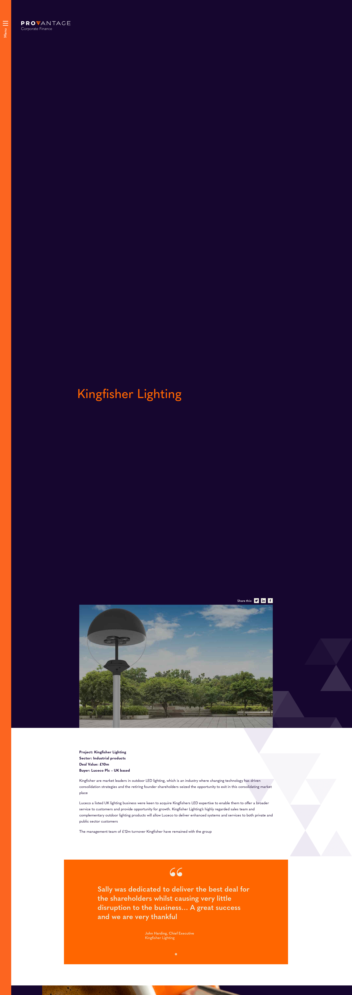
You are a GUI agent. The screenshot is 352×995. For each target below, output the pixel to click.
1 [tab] (176, 954)
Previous (190, 298)
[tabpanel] (176, 912)
